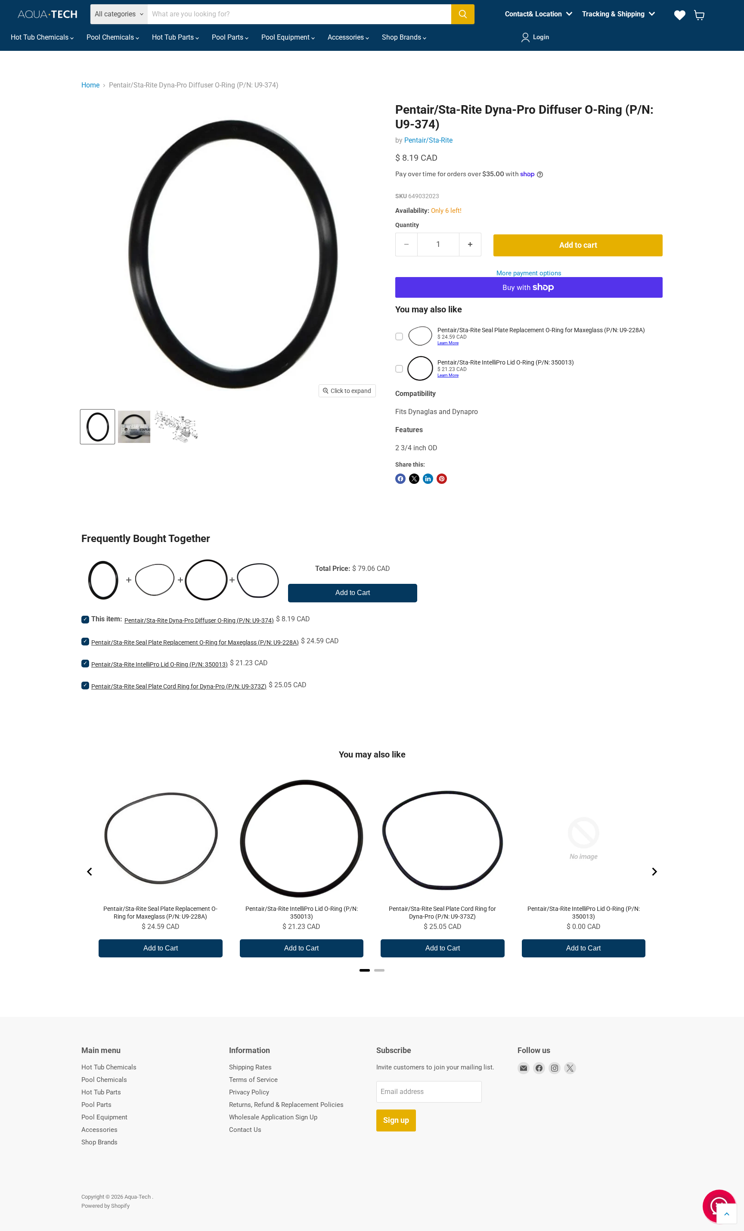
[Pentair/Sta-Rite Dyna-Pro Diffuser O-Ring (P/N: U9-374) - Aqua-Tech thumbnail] (98, 427)
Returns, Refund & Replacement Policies (286, 1105)
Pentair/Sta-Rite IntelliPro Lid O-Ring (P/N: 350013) (159, 664)
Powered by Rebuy (372, 981)
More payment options (528, 273)
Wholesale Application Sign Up (273, 1117)
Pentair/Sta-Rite (428, 140)
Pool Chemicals (111, 37)
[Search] (462, 14)
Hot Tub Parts (173, 37)
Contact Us (245, 1130)
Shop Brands (402, 37)
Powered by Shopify (105, 1206)
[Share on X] (414, 479)
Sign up (396, 1120)
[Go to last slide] (90, 871)
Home (90, 85)
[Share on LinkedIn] (428, 479)
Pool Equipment (286, 37)
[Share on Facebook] (400, 479)
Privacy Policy (249, 1092)
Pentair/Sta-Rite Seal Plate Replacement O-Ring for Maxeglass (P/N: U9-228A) (195, 642)
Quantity (407, 224)
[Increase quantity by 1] (470, 244)
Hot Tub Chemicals (40, 37)
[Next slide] (654, 871)
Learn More (448, 342)
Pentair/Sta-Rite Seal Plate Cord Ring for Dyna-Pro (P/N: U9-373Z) (179, 686)
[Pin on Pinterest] (442, 479)
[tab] (365, 970)
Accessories (347, 37)
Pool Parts (228, 37)
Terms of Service (253, 1080)
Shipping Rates (250, 1067)
